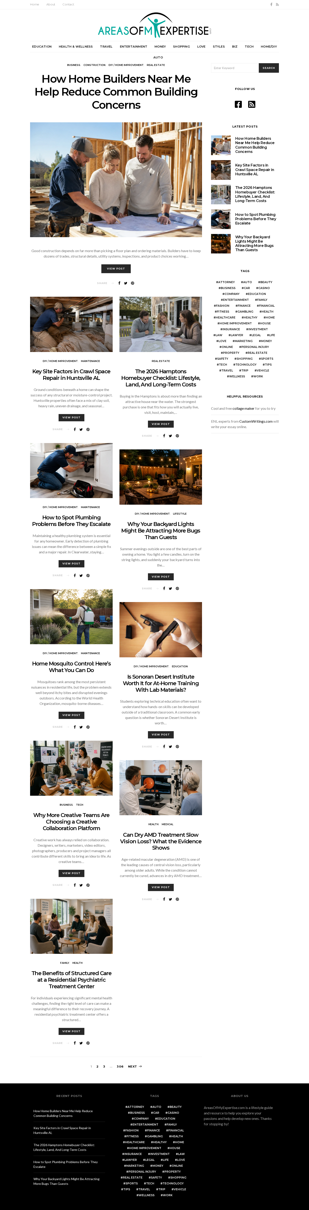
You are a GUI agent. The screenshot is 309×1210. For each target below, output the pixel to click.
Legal (256, 335)
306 (120, 1066)
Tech (249, 46)
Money (160, 46)
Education (42, 46)
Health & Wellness (76, 46)
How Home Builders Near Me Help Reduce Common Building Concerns (116, 91)
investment (258, 329)
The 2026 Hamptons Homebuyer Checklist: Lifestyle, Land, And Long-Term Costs (160, 378)
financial (267, 305)
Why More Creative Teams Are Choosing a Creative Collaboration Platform (71, 822)
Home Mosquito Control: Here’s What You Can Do (71, 666)
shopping (245, 358)
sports (267, 358)
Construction (94, 65)
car (247, 288)
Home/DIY (269, 46)
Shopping (181, 46)
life (272, 335)
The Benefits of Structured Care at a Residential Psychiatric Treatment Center (71, 980)
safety (222, 358)
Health (77, 962)
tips (268, 364)
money (266, 341)
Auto (158, 57)
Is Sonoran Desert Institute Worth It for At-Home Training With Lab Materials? (161, 683)
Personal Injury (255, 347)
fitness (223, 311)
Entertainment (133, 46)
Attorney (226, 282)
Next (132, 1066)
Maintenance (90, 361)
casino (264, 288)
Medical (167, 824)
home (270, 317)
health (267, 311)
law (219, 335)
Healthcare (225, 317)
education (257, 294)
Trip (244, 370)
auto (247, 282)
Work (258, 376)
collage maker (243, 408)
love (222, 341)
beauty (266, 282)
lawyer (237, 335)
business (228, 288)
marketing (244, 341)
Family (64, 962)
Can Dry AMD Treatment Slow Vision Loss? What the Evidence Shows (160, 841)
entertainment (236, 299)
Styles (219, 46)
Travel (106, 46)
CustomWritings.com (256, 421)
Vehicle (263, 370)
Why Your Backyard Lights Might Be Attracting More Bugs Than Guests (160, 530)
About (50, 4)
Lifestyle (180, 513)
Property (231, 352)
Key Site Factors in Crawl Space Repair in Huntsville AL (71, 374)
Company (232, 294)
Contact (68, 4)
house (265, 323)
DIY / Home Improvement (126, 65)
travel (227, 370)
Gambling (245, 311)
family (262, 299)
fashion (222, 305)
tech (223, 364)
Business (73, 65)
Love (201, 46)
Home (34, 4)
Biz (235, 46)
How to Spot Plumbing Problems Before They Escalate (71, 520)
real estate (156, 65)
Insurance (231, 329)
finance (244, 305)
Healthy (250, 317)
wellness (237, 376)
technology (246, 364)
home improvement (236, 323)
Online (227, 347)
